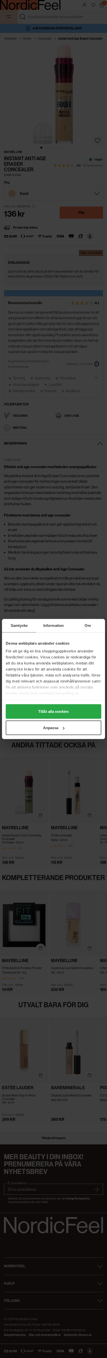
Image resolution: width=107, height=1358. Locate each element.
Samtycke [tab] (19, 625)
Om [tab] (88, 625)
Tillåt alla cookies (53, 711)
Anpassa (50, 728)
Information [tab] (53, 625)
